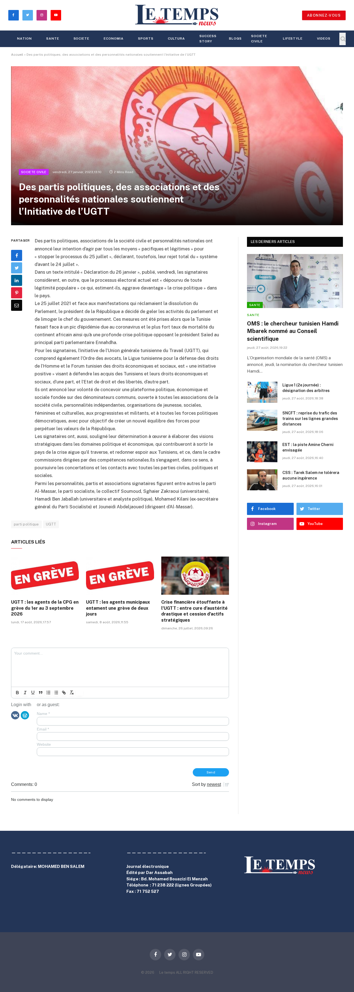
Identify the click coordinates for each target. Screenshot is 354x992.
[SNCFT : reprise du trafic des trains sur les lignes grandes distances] (262, 420)
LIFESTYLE (293, 38)
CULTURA (176, 38)
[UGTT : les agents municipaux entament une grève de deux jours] (120, 576)
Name (43, 713)
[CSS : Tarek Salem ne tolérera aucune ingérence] (262, 479)
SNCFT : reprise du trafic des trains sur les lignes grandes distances (310, 418)
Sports (145, 38)
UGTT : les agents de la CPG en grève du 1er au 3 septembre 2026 (45, 608)
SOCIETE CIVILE (259, 38)
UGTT (51, 524)
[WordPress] (25, 715)
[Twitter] (16, 267)
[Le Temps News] (177, 15)
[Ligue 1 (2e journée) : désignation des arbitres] (262, 392)
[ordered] (48, 692)
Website (44, 744)
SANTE (52, 38)
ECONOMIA (114, 38)
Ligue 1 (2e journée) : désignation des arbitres (306, 388)
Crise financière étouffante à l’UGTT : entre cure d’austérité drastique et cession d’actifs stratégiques (194, 611)
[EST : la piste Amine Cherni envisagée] (262, 451)
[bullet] (56, 692)
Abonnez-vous (324, 15)
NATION (24, 38)
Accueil (17, 55)
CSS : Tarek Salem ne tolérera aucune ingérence (310, 475)
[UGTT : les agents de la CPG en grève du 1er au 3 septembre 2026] (45, 576)
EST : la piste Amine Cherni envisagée (308, 447)
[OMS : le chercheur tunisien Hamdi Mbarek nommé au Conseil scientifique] (295, 281)
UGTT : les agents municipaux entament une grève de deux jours (118, 608)
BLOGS (235, 38)
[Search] (342, 39)
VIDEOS (323, 38)
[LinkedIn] (16, 280)
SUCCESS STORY (208, 38)
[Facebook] (16, 255)
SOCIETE (82, 38)
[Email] (16, 305)
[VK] (15, 715)
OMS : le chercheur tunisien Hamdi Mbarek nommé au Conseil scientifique (293, 331)
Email (43, 729)
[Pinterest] (16, 292)
